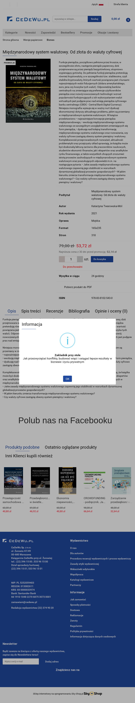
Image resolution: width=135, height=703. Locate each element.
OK (67, 379)
